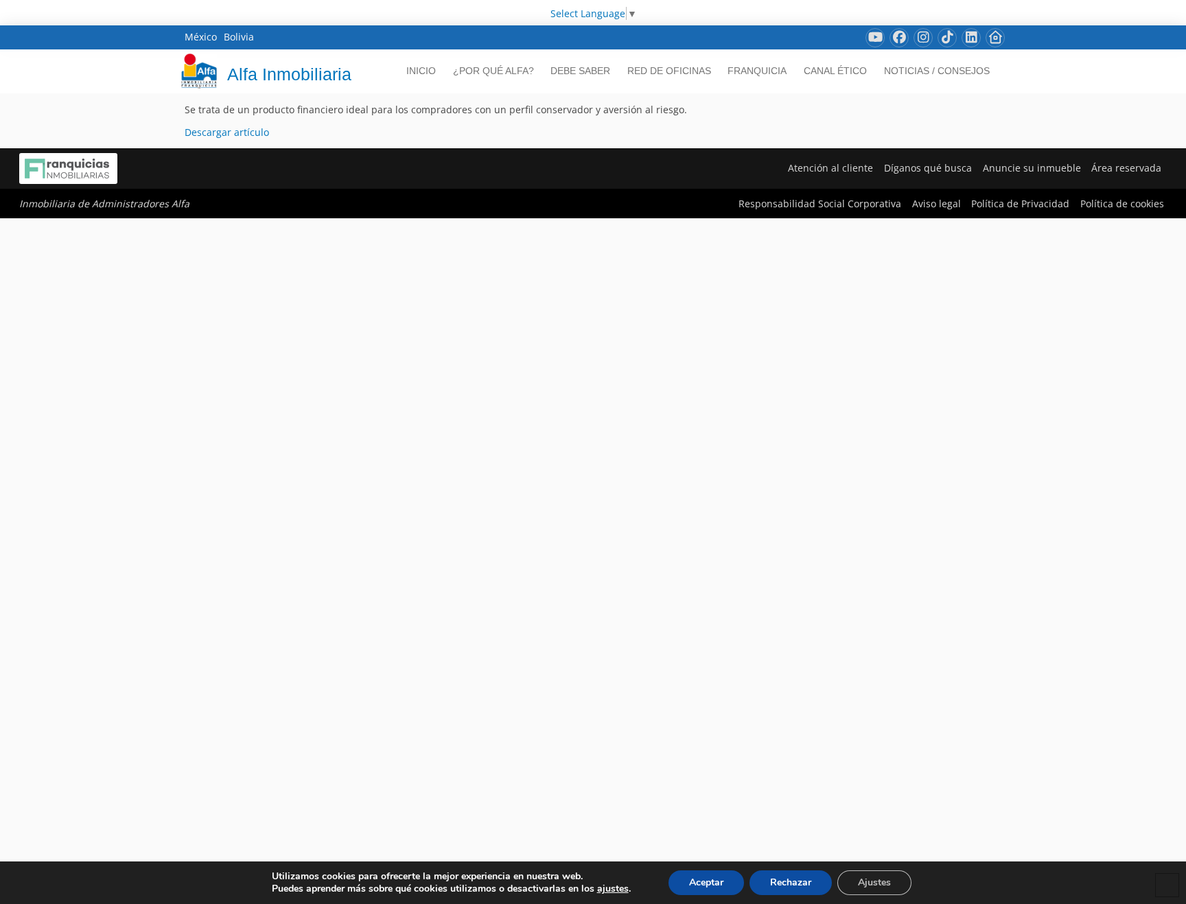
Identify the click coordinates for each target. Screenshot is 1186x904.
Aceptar (706, 882)
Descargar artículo (227, 132)
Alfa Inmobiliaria (289, 74)
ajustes (613, 889)
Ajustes (874, 882)
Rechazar (790, 882)
